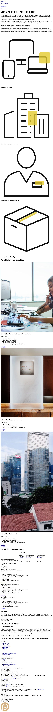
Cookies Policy (6, 654)
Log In (2, 3)
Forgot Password (40, 689)
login (15, 678)
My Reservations (9, 686)
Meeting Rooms (6, 646)
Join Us (6, 3)
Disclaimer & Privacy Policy (9, 653)
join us (12, 676)
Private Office (6, 643)
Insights (5, 648)
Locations (5, 647)
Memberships (6, 644)
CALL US (3, 1)
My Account (3, 6)
